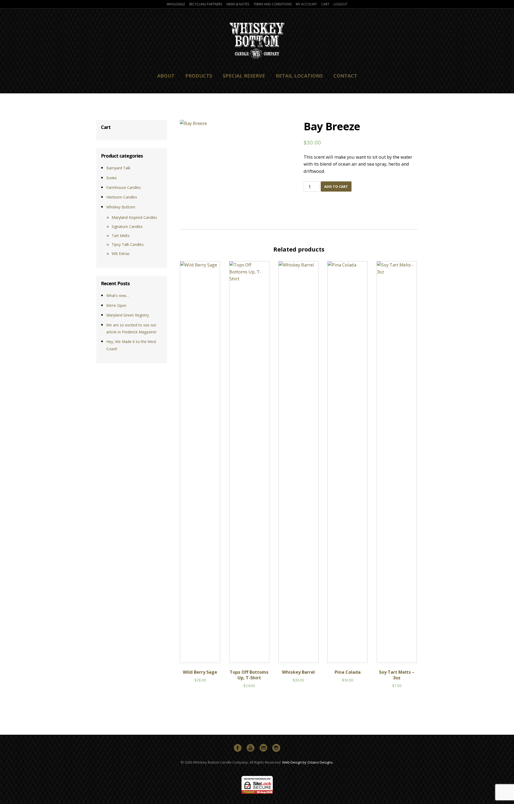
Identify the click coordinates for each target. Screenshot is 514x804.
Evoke (111, 177)
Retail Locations (299, 76)
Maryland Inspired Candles (134, 217)
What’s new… (117, 295)
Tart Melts (121, 235)
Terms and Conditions (273, 4)
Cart (325, 4)
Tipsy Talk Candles (128, 244)
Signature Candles (127, 226)
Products (198, 76)
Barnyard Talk (118, 167)
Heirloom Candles (121, 197)
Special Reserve (244, 76)
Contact (345, 76)
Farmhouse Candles (123, 187)
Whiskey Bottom (120, 206)
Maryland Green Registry (127, 315)
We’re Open (116, 305)
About (166, 76)
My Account (306, 4)
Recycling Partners (205, 4)
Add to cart (336, 186)
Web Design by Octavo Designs (307, 762)
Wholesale (176, 4)
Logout (340, 4)
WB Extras (121, 253)
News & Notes (237, 4)
